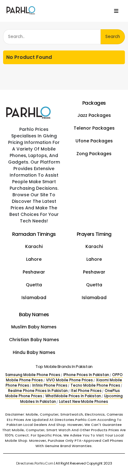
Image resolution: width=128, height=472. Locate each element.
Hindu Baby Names (34, 352)
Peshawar (34, 272)
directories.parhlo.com (34, 463)
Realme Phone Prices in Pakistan (38, 390)
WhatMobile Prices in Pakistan (73, 395)
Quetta (34, 285)
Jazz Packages (94, 115)
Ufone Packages (94, 141)
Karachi (34, 246)
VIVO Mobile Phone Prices (69, 380)
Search (112, 37)
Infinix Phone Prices (49, 385)
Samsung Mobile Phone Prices (32, 374)
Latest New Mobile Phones (83, 401)
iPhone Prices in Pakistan (86, 374)
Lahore (34, 259)
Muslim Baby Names (34, 327)
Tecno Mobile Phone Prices (95, 385)
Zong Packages (94, 153)
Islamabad (33, 297)
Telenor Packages (94, 128)
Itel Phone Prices (86, 390)
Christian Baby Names (34, 339)
